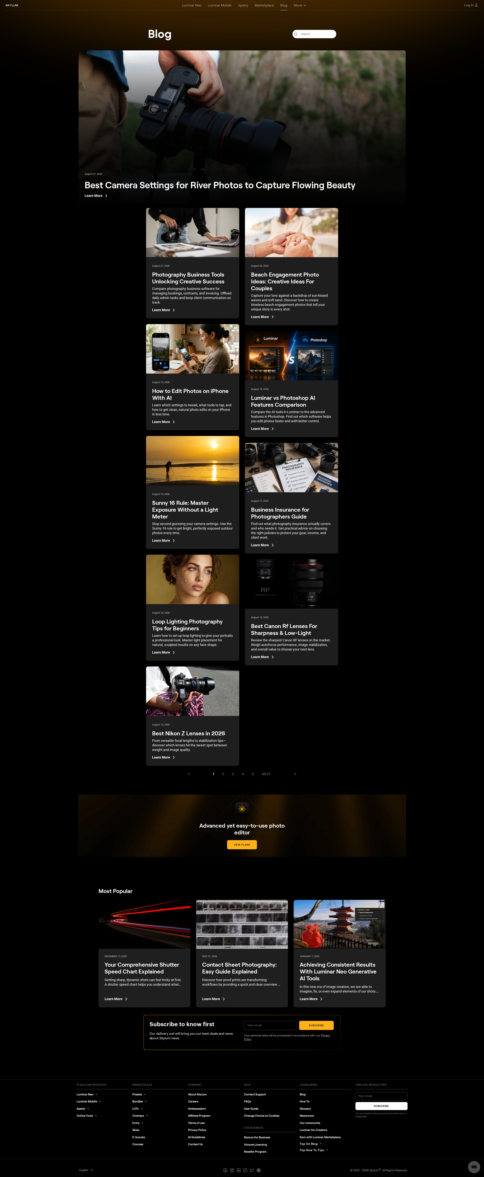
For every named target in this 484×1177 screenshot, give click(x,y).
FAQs (247, 1101)
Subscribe (316, 1025)
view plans (242, 844)
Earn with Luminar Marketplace (320, 1137)
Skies (135, 1130)
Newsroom (307, 1115)
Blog (303, 1094)
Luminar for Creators (313, 1130)
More (298, 5)
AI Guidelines (196, 1137)
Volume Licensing (255, 1144)
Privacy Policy (197, 1130)
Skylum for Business (257, 1137)
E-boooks (138, 1137)
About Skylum (197, 1094)
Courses (137, 1144)
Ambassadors (197, 1108)
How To (305, 1101)
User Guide (251, 1108)
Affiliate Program (199, 1115)
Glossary (305, 1108)
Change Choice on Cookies (261, 1115)
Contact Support (255, 1094)
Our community (310, 1123)
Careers (193, 1101)
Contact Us (195, 1144)
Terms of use (196, 1123)
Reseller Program (255, 1151)
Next (266, 774)
